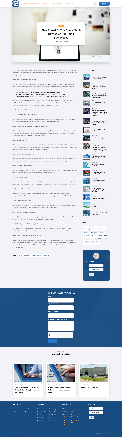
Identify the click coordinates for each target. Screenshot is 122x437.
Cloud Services (53, 414)
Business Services (35, 3)
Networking (52, 409)
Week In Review (88, 244)
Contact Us (104, 3)
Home (14, 409)
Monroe (73, 420)
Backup (96, 227)
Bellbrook (79, 420)
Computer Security (94, 230)
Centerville (67, 416)
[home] (15, 3)
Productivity (47, 256)
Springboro (77, 414)
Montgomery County (70, 424)
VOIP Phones (41, 420)
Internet (102, 233)
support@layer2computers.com (72, 409)
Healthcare (94, 233)
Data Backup (40, 414)
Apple (89, 227)
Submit (92, 274)
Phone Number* (54, 311)
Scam (91, 238)
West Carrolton (68, 418)
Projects (59, 3)
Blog (53, 3)
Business (61, 26)
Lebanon (75, 418)
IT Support (40, 409)
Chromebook (103, 227)
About (25, 3)
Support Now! (69, 3)
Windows (97, 244)
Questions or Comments (57, 319)
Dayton (71, 414)
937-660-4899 (68, 411)
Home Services (28, 409)
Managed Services (36, 256)
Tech (20, 256)
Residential (46, 3)
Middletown (67, 422)
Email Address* (54, 304)
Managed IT (52, 411)
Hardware (26, 256)
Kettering (73, 416)
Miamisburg (67, 420)
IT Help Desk (40, 417)
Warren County (75, 422)
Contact (26, 414)
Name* (50, 296)
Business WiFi (53, 417)
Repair (85, 238)
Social (105, 238)
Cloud (85, 230)
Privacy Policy (28, 417)
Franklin (81, 418)
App (85, 227)
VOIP (97, 241)
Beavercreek (80, 416)
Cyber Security (41, 411)
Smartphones (98, 238)
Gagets (103, 230)
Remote (106, 235)
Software (86, 241)
